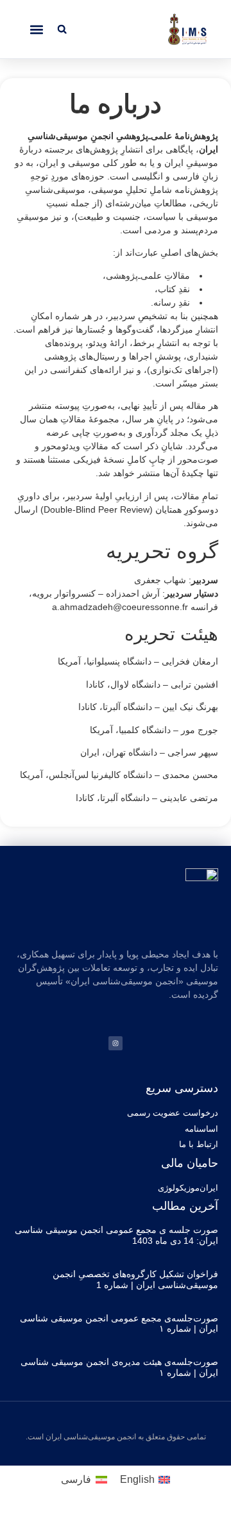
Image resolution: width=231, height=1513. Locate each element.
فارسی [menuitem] (76, 1479)
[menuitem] (145, 1480)
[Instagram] (115, 1043)
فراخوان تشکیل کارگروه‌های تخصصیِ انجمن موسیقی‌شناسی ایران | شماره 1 (135, 1279)
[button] (62, 29)
